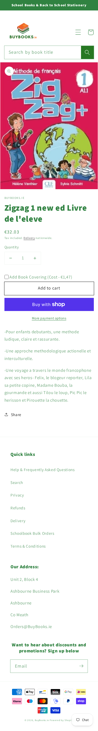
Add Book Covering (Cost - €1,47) (40, 277)
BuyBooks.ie (42, 720)
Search (16, 482)
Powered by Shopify (61, 720)
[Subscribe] (81, 666)
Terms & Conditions (28, 546)
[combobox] (49, 52)
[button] (78, 32)
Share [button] (16, 414)
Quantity (11, 246)
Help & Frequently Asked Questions (42, 469)
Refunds (17, 507)
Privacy (17, 495)
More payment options (49, 318)
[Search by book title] (87, 52)
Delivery (29, 238)
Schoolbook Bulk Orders (32, 533)
